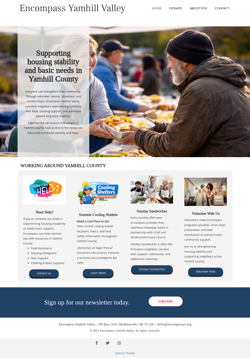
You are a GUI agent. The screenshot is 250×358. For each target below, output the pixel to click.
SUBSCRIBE (165, 301)
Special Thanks (125, 353)
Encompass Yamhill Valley (73, 8)
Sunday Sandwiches (152, 269)
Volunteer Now (205, 271)
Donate (175, 8)
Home (157, 8)
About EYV (198, 8)
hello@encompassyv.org (174, 324)
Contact (222, 8)
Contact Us (44, 273)
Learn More (98, 273)
